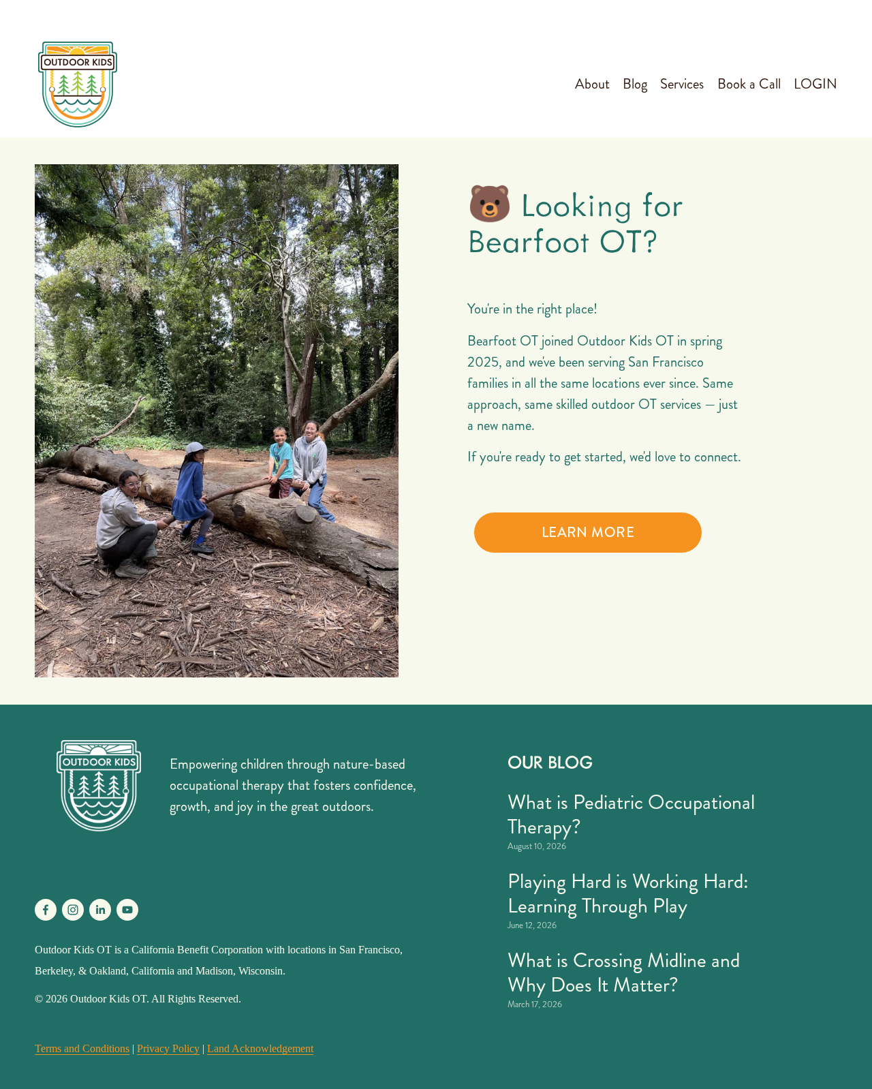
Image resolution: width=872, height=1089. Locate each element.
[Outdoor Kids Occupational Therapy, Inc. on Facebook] (46, 910)
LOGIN (815, 84)
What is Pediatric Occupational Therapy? (631, 814)
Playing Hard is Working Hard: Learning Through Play (628, 893)
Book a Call (749, 84)
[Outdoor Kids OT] (73, 910)
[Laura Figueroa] (127, 910)
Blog (635, 84)
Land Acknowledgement (260, 1048)
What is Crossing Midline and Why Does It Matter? (624, 972)
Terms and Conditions (82, 1048)
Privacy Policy (168, 1048)
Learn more (588, 532)
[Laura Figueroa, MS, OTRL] (100, 910)
